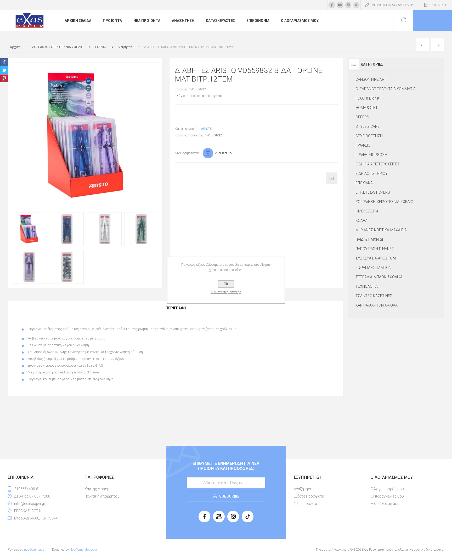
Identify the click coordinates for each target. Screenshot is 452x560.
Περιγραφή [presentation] (176, 308)
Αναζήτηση (303, 489)
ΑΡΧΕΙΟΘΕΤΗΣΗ (369, 136)
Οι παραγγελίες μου (387, 496)
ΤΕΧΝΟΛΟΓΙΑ (366, 286)
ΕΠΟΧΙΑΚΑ (364, 183)
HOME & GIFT (366, 108)
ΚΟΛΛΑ (361, 220)
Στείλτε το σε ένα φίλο (331, 178)
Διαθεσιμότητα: (187, 153)
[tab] (176, 308)
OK (226, 284)
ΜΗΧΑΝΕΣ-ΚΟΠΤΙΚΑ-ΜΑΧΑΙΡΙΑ (381, 230)
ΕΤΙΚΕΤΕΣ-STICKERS (372, 192)
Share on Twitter (4, 70)
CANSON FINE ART (370, 79)
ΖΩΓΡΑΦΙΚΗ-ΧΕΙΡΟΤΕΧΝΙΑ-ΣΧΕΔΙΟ (384, 202)
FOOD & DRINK (367, 98)
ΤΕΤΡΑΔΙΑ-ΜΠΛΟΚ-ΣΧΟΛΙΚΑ (379, 277)
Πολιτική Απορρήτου (102, 496)
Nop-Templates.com (83, 549)
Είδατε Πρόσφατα (309, 496)
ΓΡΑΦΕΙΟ (362, 145)
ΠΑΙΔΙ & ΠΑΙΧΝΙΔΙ (369, 239)
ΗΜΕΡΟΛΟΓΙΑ (366, 211)
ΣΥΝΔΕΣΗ (438, 5)
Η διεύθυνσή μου (385, 503)
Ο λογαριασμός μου (387, 489)
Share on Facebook (4, 62)
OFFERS (362, 117)
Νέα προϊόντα (305, 503)
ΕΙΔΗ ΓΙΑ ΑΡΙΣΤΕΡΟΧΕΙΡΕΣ (377, 164)
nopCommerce (34, 549)
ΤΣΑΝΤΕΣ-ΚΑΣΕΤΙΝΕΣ (373, 296)
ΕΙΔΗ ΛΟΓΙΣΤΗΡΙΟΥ (371, 173)
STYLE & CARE (367, 126)
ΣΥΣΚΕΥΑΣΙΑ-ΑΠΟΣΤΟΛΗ (376, 258)
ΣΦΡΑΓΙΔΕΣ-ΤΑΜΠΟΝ (373, 267)
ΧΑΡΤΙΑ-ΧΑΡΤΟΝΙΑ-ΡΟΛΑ (376, 305)
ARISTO (206, 129)
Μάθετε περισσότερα (226, 292)
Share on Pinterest (4, 78)
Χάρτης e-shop (96, 489)
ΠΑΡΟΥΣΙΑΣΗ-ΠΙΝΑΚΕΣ (374, 249)
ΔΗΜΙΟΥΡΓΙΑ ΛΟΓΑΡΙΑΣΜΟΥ (393, 5)
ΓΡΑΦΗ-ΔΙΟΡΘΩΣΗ (371, 155)
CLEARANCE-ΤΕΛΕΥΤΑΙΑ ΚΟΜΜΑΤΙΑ (385, 89)
